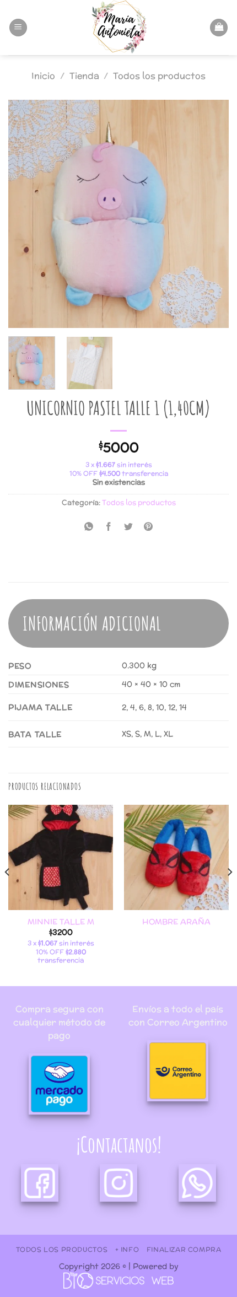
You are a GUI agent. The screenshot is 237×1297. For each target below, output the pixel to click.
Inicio (43, 75)
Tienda (84, 75)
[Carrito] (219, 28)
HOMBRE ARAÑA (176, 922)
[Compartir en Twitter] (129, 527)
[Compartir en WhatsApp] (88, 527)
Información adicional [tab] (92, 623)
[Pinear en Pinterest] (148, 527)
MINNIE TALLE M (61, 922)
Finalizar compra (184, 1249)
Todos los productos (159, 75)
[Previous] (26, 214)
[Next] (210, 214)
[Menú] (18, 28)
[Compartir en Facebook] (108, 527)
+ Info (127, 1249)
